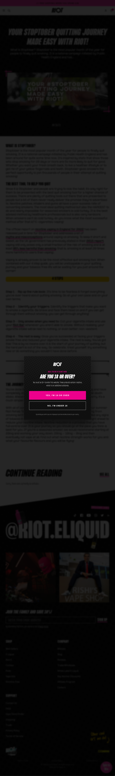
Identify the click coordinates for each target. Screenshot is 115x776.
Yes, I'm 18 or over (57, 395)
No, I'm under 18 (57, 406)
